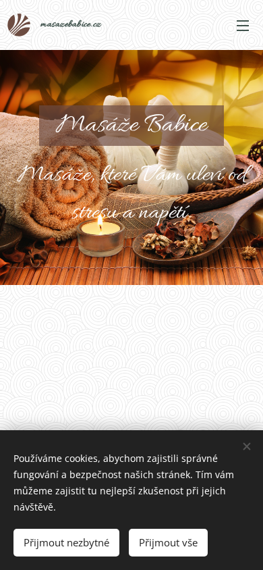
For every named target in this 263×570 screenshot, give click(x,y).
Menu (242, 24)
